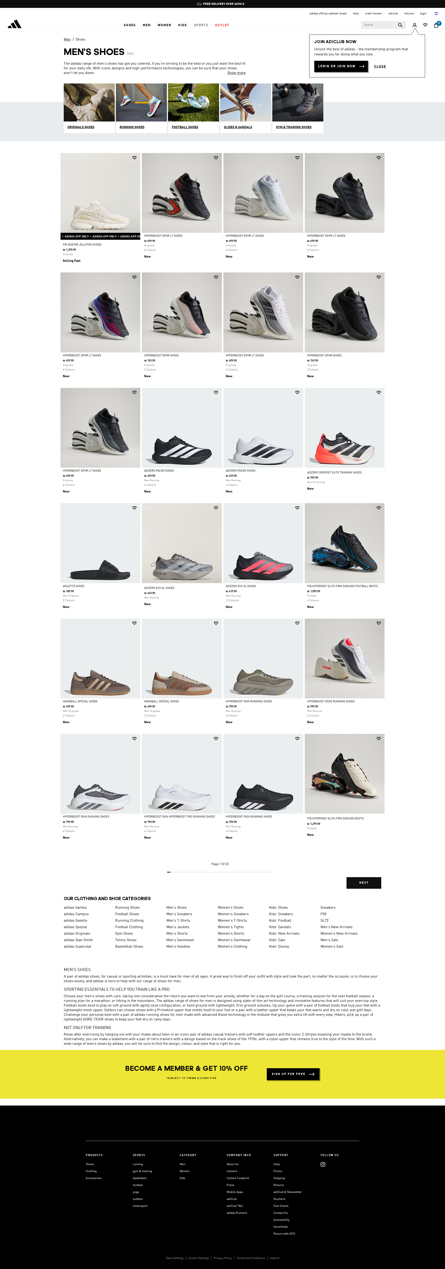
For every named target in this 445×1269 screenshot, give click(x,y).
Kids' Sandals (280, 927)
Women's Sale (332, 947)
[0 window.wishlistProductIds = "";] (425, 25)
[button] (129, 25)
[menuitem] (129, 25)
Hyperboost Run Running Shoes (86, 816)
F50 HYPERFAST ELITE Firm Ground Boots (335, 818)
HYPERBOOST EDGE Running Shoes (331, 701)
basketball (139, 1178)
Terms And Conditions (251, 1258)
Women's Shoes (230, 908)
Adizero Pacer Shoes (159, 471)
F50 (323, 914)
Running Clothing (129, 921)
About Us (232, 1164)
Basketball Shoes (129, 947)
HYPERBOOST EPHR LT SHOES (163, 236)
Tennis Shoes (126, 940)
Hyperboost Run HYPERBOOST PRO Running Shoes (179, 816)
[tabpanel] (222, 525)
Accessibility (281, 1219)
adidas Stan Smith (78, 940)
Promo (277, 1171)
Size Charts (280, 1206)
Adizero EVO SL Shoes (159, 588)
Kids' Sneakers (281, 914)
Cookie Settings (198, 1258)
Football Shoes (127, 914)
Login (423, 13)
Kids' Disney (279, 947)
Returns (278, 1185)
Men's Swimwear (180, 940)
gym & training (142, 1171)
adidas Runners (237, 1213)
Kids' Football (280, 921)
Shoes (80, 40)
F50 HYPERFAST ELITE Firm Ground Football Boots (342, 586)
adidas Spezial (75, 927)
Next (364, 882)
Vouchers (279, 1199)
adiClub (232, 1199)
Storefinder (280, 1226)
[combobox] (383, 25)
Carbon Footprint (238, 1178)
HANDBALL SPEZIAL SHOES (80, 701)
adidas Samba (75, 908)
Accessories (93, 1178)
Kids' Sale (277, 940)
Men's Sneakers (179, 914)
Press (230, 1185)
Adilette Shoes (73, 586)
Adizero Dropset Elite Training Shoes (334, 472)
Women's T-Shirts (232, 921)
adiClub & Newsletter (287, 1192)
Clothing (91, 1171)
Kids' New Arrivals (284, 934)
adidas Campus (76, 914)
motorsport (140, 1206)
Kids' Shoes (278, 908)
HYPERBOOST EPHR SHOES (161, 355)
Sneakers (328, 908)
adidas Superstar (78, 947)
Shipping (279, 1178)
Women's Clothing (232, 947)
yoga (136, 1192)
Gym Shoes (124, 934)
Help (276, 1164)
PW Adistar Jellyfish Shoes (82, 244)
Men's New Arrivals (337, 927)
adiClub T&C (235, 1206)
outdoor (138, 1199)
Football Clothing (129, 927)
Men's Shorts (177, 934)
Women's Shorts (231, 934)
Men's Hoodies (178, 947)
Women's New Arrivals (339, 934)
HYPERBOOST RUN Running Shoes (249, 701)
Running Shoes (127, 908)
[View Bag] (436, 25)
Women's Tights (231, 927)
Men (67, 40)
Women (184, 1171)
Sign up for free (288, 1074)
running (138, 1164)
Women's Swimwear (234, 940)
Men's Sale (329, 940)
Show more (236, 73)
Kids (182, 1178)
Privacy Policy (223, 1258)
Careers (232, 1171)
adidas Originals (77, 934)
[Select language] (436, 13)
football (138, 1185)
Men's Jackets (177, 927)
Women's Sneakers (233, 914)
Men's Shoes (176, 908)
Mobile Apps (235, 1192)
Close (380, 66)
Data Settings (175, 1258)
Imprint (274, 1258)
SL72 (324, 921)
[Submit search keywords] (400, 25)
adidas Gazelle (75, 921)
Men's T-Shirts (178, 921)
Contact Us (280, 1213)
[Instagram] (323, 1164)
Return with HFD (284, 1233)
